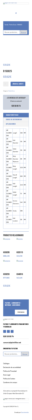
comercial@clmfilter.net (12, 342)
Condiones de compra (10, 382)
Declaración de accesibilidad (12, 367)
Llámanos (21, 312)
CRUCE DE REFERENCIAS (14, 120)
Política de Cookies (9, 379)
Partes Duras (12, 25)
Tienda (6, 25)
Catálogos (6, 363)
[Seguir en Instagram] (8, 331)
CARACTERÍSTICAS (12, 115)
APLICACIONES (11, 124)
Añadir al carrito (18, 84)
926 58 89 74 (16, 106)
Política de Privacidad (10, 371)
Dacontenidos (25, 412)
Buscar (23, 32)
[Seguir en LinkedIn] (12, 331)
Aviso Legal (6, 375)
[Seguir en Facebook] (4, 331)
